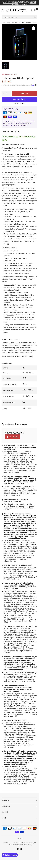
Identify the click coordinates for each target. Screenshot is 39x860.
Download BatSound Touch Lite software (16, 148)
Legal (4, 818)
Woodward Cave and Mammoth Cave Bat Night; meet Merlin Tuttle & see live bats (20, 1)
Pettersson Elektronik (9, 74)
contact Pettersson (15, 241)
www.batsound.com (11, 472)
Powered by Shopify (24, 844)
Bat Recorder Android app (24, 236)
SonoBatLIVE (20, 234)
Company (5, 800)
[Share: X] (12, 131)
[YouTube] (21, 849)
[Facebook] (18, 849)
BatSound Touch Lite (17, 229)
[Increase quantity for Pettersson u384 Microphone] (9, 93)
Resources (6, 806)
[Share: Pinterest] (15, 131)
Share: (4, 131)
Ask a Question (13, 437)
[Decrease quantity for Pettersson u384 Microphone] (3, 93)
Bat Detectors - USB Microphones (21, 22)
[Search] (34, 17)
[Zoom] (33, 28)
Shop (8, 22)
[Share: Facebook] (8, 131)
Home (3, 22)
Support (5, 812)
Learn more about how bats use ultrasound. (17, 356)
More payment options (19, 103)
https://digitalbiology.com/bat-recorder (18, 490)
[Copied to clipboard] (18, 131)
